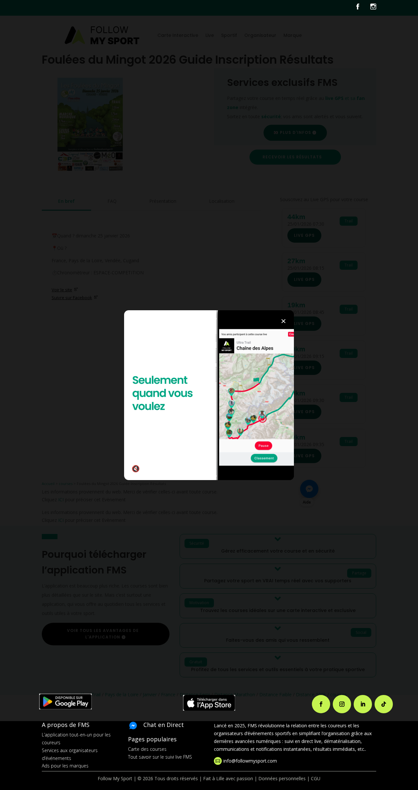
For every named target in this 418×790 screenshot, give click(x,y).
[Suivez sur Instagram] (342, 704)
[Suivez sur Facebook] (321, 704)
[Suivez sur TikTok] (384, 704)
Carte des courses (147, 749)
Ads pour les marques (65, 766)
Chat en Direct (163, 725)
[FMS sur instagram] (373, 8)
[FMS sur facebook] (362, 8)
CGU (315, 778)
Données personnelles (282, 778)
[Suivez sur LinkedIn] (363, 704)
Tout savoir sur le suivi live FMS (160, 757)
